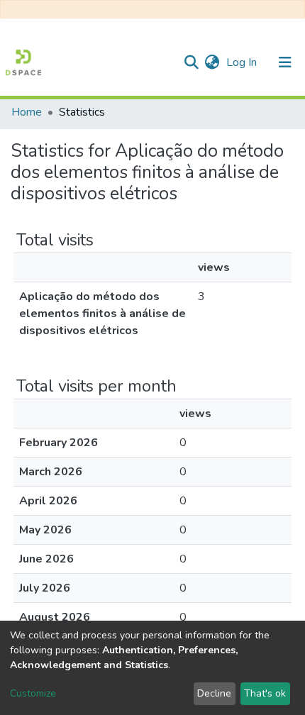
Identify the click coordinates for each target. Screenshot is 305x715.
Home (26, 112)
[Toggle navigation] (285, 62)
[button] (211, 62)
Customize (33, 693)
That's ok (265, 693)
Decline (214, 693)
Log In (243, 62)
